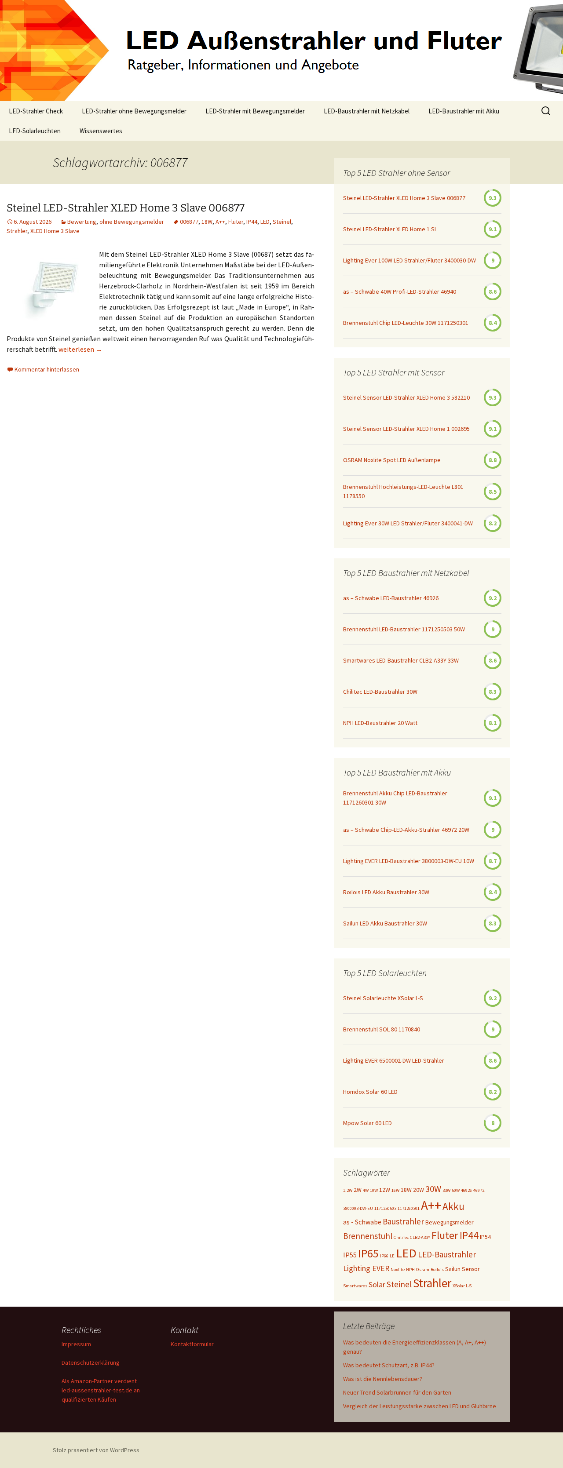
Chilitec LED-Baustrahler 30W (380, 692)
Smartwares (355, 1286)
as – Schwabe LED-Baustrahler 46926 (391, 598)
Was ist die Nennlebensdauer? (382, 1379)
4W (366, 1190)
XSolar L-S (462, 1286)
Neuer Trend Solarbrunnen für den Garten (397, 1392)
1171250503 (385, 1208)
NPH (410, 1269)
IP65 (368, 1253)
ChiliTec (401, 1237)
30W (433, 1189)
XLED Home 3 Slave (55, 231)
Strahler (17, 231)
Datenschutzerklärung (91, 1362)
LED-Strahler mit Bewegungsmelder (255, 111)
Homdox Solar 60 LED (370, 1092)
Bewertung (81, 222)
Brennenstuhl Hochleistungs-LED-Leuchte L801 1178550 (403, 491)
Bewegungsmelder (449, 1222)
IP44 (251, 222)
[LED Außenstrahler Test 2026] (281, 50)
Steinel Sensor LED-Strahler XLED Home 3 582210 (406, 397)
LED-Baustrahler (447, 1254)
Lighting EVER (366, 1268)
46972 (478, 1190)
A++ (220, 222)
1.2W (347, 1190)
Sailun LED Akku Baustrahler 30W (385, 923)
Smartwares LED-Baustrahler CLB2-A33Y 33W (401, 660)
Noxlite (398, 1269)
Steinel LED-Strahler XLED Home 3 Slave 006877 (126, 208)
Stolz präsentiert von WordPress (96, 1450)
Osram (422, 1269)
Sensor (471, 1269)
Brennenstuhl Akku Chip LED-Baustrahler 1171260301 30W (395, 797)
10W (374, 1190)
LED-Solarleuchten (35, 131)
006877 (189, 222)
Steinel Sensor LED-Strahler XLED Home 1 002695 (406, 429)
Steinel (282, 222)
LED (265, 222)
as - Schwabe (362, 1221)
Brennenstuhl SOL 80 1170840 (381, 1029)
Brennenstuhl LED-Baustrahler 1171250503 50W (404, 629)
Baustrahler (403, 1221)
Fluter (235, 222)
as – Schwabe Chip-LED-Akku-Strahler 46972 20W (406, 830)
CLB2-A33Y (420, 1237)
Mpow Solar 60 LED (367, 1123)
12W (384, 1190)
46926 (466, 1190)
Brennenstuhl (367, 1236)
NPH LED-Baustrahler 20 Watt (380, 723)
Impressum (76, 1344)
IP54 (485, 1237)
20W (418, 1190)
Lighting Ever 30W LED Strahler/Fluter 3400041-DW (408, 523)
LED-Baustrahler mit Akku (463, 111)
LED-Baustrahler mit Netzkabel (366, 111)
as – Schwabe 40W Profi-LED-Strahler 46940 (399, 291)
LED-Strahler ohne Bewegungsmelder (134, 111)
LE (392, 1256)
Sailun (453, 1269)
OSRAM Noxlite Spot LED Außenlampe (392, 460)
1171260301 (409, 1208)
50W (456, 1190)
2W (358, 1190)
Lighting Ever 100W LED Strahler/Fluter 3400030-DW (409, 260)
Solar (377, 1285)
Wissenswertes (101, 131)
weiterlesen (80, 349)
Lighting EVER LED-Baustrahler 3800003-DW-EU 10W (408, 861)
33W (446, 1190)
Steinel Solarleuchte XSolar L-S (383, 998)
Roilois (437, 1269)
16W (395, 1190)
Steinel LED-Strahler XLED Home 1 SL (390, 229)
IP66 (384, 1256)
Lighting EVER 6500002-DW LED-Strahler (393, 1060)
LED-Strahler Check (36, 111)
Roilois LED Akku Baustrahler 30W (386, 892)
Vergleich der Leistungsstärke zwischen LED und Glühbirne (419, 1406)
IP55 (350, 1254)
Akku (453, 1206)
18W (206, 222)
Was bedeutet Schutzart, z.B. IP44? (389, 1365)
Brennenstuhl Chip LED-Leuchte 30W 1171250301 (405, 323)
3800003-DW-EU (358, 1208)
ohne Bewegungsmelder (131, 222)
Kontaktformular (192, 1344)
